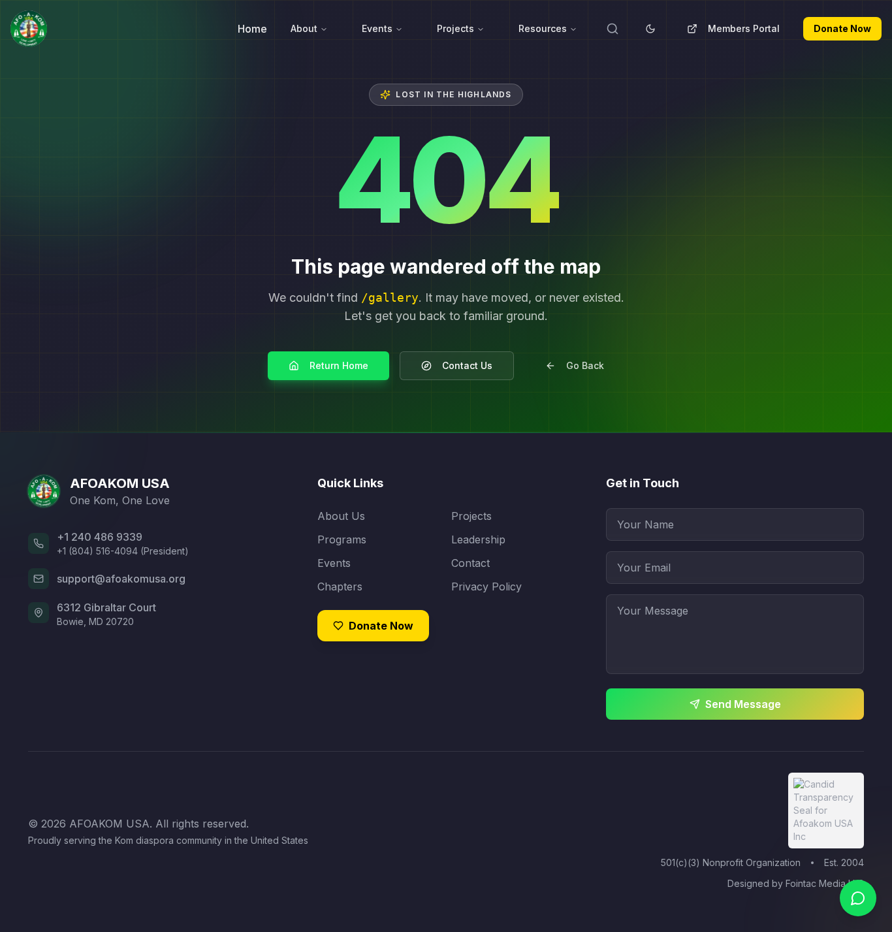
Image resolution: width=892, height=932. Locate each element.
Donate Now (842, 28)
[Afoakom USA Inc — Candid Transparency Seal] (826, 810)
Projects (455, 28)
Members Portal (744, 28)
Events (377, 28)
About (304, 28)
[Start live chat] (858, 898)
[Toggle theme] (650, 29)
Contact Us (467, 365)
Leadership (478, 539)
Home (252, 28)
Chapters (339, 586)
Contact (470, 563)
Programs (341, 539)
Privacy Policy (486, 586)
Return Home (339, 365)
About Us (341, 515)
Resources (542, 28)
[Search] (612, 28)
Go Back (585, 365)
